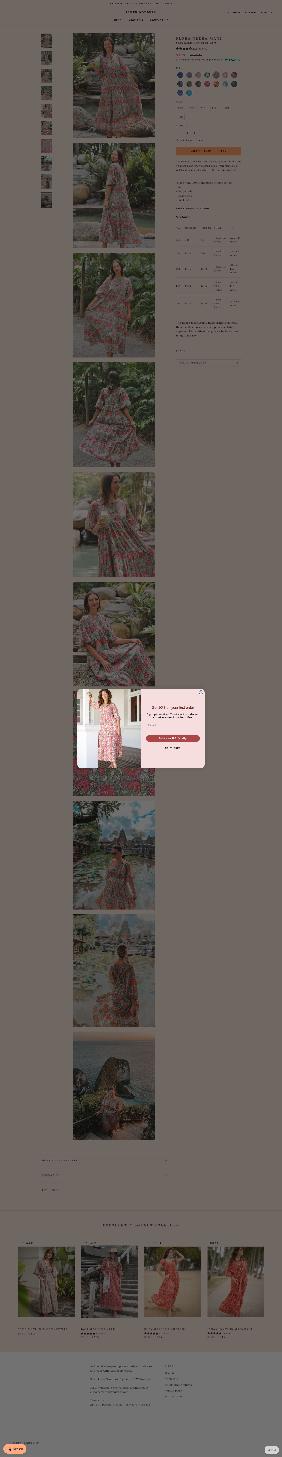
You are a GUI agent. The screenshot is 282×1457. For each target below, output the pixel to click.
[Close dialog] (201, 692)
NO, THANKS (173, 748)
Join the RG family (173, 738)
